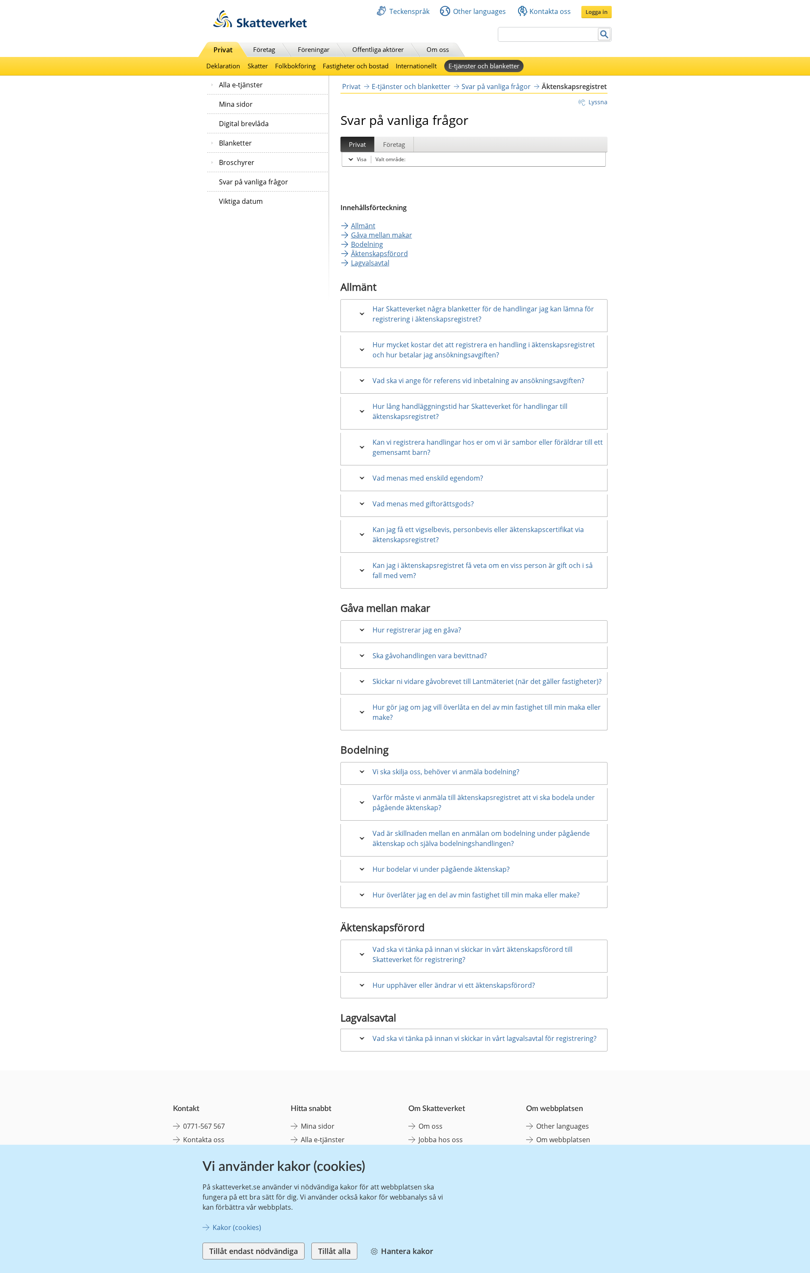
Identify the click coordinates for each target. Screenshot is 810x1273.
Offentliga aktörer (378, 49)
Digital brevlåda (244, 123)
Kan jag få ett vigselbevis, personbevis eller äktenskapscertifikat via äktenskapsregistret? (478, 534)
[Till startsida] (260, 25)
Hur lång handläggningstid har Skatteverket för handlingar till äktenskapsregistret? (470, 411)
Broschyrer (236, 162)
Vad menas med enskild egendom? (428, 478)
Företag (264, 49)
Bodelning (367, 244)
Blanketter (235, 143)
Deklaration (223, 66)
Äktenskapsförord (379, 253)
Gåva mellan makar (381, 235)
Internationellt (416, 66)
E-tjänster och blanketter (483, 66)
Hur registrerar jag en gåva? (417, 630)
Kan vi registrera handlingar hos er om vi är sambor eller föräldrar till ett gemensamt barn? (488, 447)
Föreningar (313, 49)
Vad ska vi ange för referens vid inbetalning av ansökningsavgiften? (478, 380)
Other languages (479, 11)
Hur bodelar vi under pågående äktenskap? (441, 869)
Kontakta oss (550, 11)
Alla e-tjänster (241, 84)
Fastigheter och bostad (356, 66)
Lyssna (598, 102)
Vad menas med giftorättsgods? (423, 503)
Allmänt (363, 225)
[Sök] (604, 34)
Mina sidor (236, 104)
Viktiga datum (241, 201)
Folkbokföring (295, 66)
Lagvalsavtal (370, 263)
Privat (222, 49)
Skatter (258, 66)
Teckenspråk (409, 11)
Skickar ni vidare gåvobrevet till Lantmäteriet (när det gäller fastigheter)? (487, 681)
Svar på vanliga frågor (253, 181)
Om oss (438, 49)
